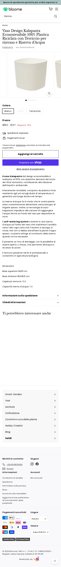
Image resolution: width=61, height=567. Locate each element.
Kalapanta (7, 47)
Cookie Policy (9, 539)
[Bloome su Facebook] (37, 463)
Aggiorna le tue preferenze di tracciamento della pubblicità (15, 500)
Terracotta (35, 111)
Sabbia (20, 111)
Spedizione (21, 145)
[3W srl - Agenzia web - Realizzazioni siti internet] (37, 559)
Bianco (8, 111)
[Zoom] (49, 93)
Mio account (36, 478)
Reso (4, 489)
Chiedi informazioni (13, 302)
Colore (6, 105)
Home (5, 25)
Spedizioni (7, 482)
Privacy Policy (23, 539)
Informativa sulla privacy (14, 485)
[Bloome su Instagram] (31, 463)
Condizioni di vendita (12, 478)
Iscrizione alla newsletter (14, 493)
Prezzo (6, 120)
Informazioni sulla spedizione (19, 295)
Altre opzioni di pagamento (30, 169)
